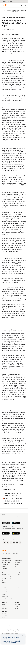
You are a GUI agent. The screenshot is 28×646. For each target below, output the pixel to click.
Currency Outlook (18, 574)
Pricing (16, 566)
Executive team (5, 615)
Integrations (17, 564)
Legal (3, 606)
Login (21, 5)
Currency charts (5, 580)
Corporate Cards (5, 564)
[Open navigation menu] (25, 5)
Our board (4, 613)
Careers (3, 617)
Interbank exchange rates (7, 576)
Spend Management (18, 560)
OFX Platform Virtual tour (6, 574)
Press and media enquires (19, 589)
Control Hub (4, 568)
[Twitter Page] (11, 542)
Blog (15, 576)
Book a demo (15, 553)
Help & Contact (8, 553)
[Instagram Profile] (20, 542)
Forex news (17, 578)
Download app (4, 591)
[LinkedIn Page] (8, 542)
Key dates (16, 608)
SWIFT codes (4, 582)
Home (3, 9)
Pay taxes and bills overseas (7, 598)
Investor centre (17, 604)
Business (4, 1)
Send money (4, 589)
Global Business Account (6, 560)
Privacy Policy (4, 608)
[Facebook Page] (4, 542)
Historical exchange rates (7, 578)
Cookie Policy (13, 642)
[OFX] (4, 5)
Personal (10, 1)
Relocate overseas (5, 596)
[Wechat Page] (14, 542)
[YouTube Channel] (17, 542)
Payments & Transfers (6, 562)
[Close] (22, 635)
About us (3, 604)
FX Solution (4, 566)
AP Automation (17, 562)
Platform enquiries (18, 591)
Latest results (17, 606)
